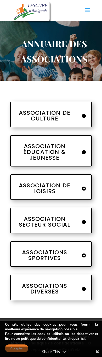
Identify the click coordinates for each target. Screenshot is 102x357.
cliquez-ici (76, 338)
